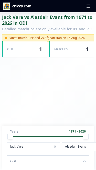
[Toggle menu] (88, 6)
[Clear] (55, 146)
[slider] (10, 136)
